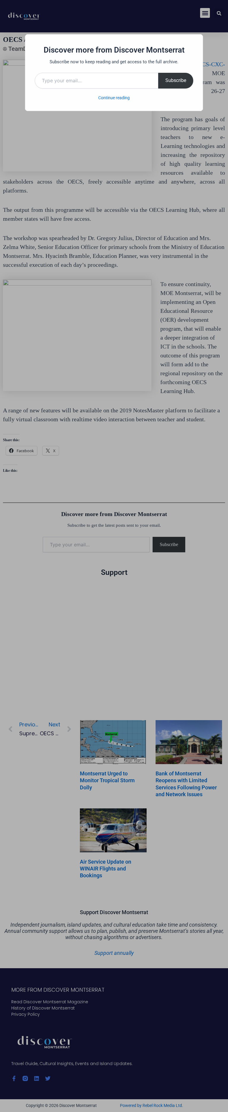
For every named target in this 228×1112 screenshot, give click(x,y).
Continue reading (114, 97)
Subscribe (175, 80)
